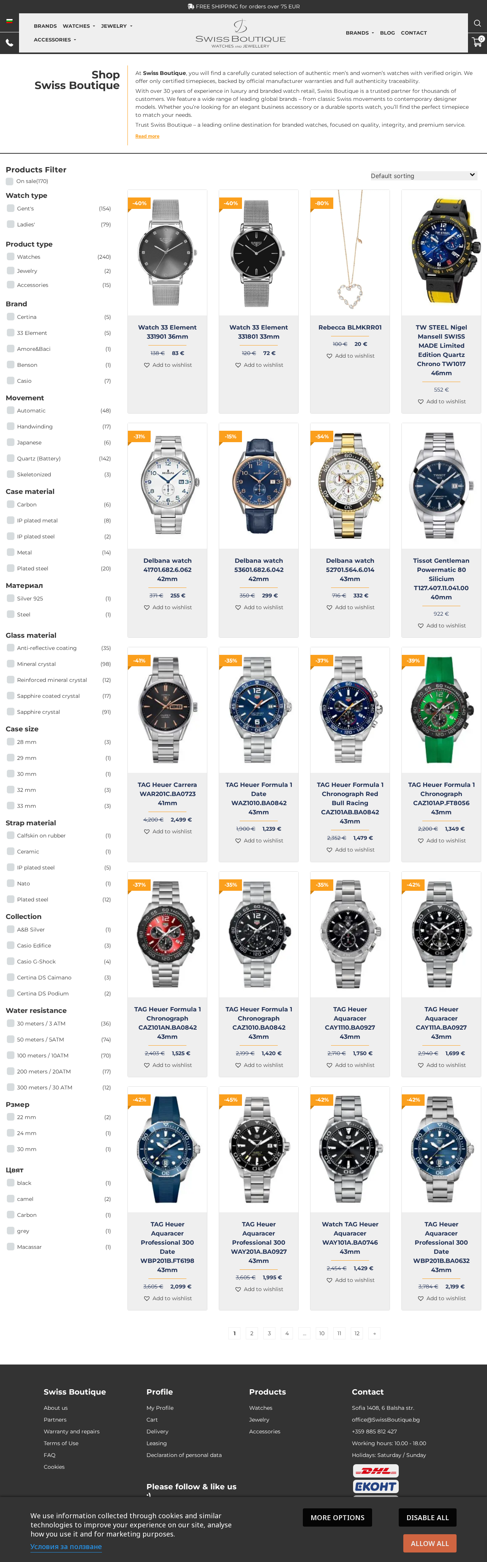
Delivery (157, 1431)
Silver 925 (64, 598)
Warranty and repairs (72, 1431)
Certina (64, 317)
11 (339, 1333)
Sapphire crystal (64, 712)
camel (64, 1199)
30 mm (64, 774)
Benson (64, 364)
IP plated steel (64, 536)
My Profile (159, 1407)
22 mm (64, 1117)
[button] (167, 365)
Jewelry (114, 26)
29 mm (64, 758)
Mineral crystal (64, 664)
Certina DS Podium (64, 993)
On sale (32, 181)
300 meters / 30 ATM (64, 1087)
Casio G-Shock (64, 961)
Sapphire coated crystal (64, 696)
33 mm (64, 805)
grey (64, 1231)
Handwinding (64, 426)
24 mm (64, 1133)
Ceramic (64, 851)
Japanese (64, 442)
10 (322, 1333)
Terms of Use (61, 1443)
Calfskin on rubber (64, 835)
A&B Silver (64, 929)
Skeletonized (64, 474)
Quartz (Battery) (64, 458)
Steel (64, 614)
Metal (64, 552)
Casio (64, 380)
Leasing (156, 1443)
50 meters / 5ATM (64, 1039)
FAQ (50, 1455)
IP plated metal (64, 520)
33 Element (64, 333)
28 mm (64, 742)
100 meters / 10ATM (64, 1055)
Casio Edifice (64, 945)
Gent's (64, 208)
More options (337, 1517)
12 (357, 1333)
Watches (76, 26)
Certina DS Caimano (64, 977)
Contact (414, 33)
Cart (152, 1419)
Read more (147, 136)
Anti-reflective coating (64, 648)
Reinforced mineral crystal (64, 680)
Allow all (430, 1543)
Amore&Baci (64, 349)
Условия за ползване (66, 1546)
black (64, 1183)
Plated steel (64, 568)
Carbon (64, 504)
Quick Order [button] (353, 320)
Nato (64, 883)
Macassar (64, 1247)
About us (56, 1407)
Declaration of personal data (184, 1455)
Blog (387, 33)
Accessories (52, 40)
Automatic (64, 410)
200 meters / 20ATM (64, 1071)
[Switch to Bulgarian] (9, 21)
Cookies (54, 1466)
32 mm (64, 790)
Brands (45, 26)
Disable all (427, 1517)
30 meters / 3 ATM (64, 1023)
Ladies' (64, 224)
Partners (55, 1419)
